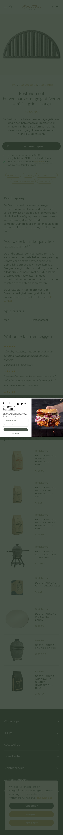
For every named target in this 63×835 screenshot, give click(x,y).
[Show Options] (27, 425)
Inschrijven (16, 429)
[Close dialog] (61, 400)
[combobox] (15, 425)
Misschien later (16, 433)
